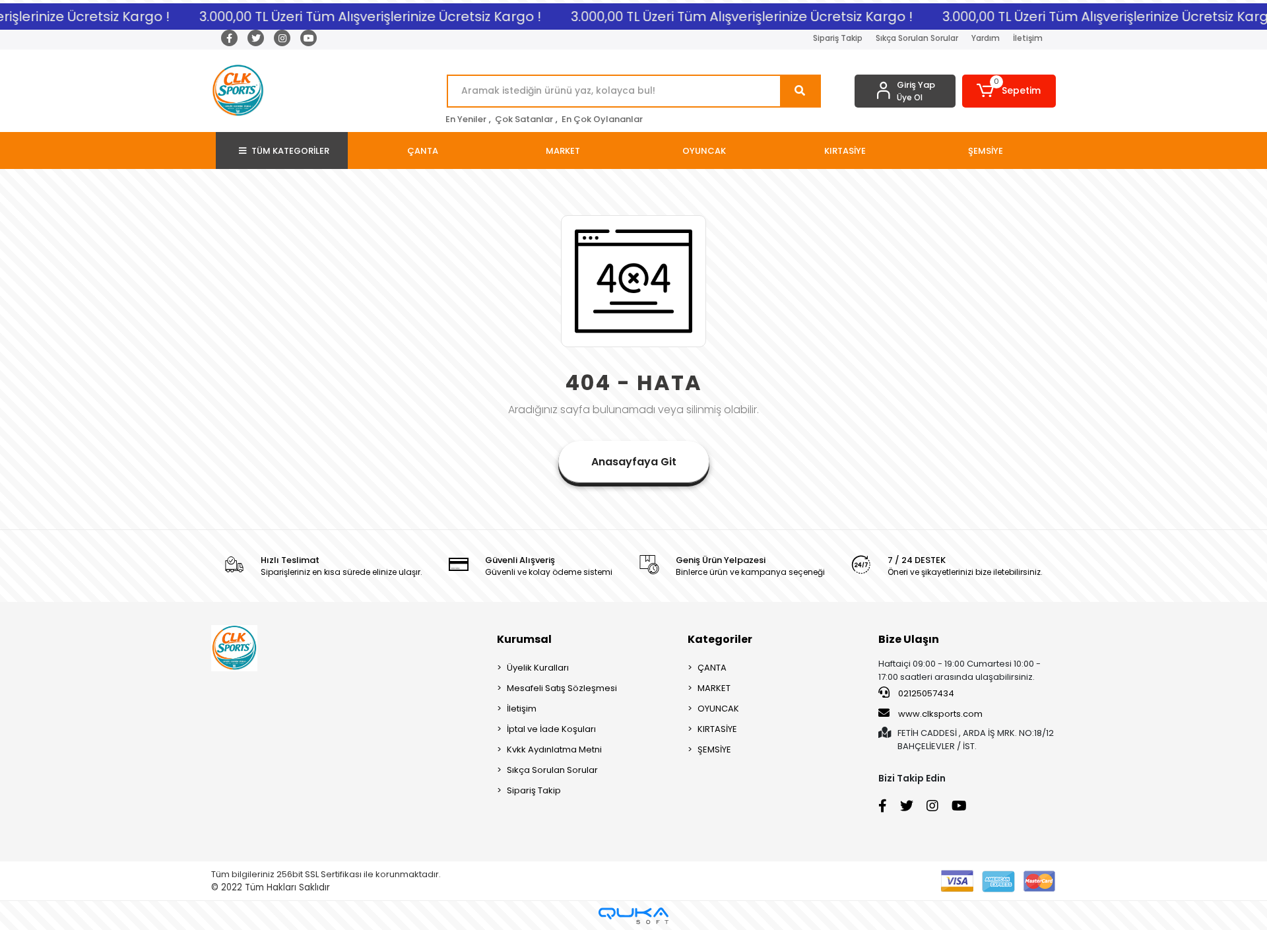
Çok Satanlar (524, 119)
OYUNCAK (718, 708)
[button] (1009, 91)
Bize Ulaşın (908, 639)
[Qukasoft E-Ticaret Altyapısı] (633, 916)
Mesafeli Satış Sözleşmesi (562, 688)
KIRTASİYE (717, 729)
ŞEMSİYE (714, 749)
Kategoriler (720, 639)
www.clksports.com (939, 714)
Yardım (985, 38)
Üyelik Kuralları (538, 667)
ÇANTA (712, 667)
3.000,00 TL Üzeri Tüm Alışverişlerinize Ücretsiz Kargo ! (362, 16)
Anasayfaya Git (633, 461)
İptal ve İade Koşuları (551, 729)
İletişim (1028, 38)
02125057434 (925, 693)
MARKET (714, 688)
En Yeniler (465, 119)
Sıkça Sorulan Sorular (917, 38)
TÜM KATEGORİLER (290, 151)
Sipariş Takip (837, 38)
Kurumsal (524, 639)
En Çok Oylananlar (602, 119)
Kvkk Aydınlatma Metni (554, 749)
